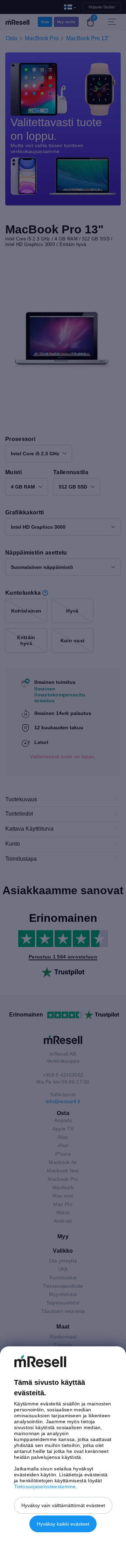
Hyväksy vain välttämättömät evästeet (63, 1505)
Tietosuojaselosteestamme (45, 1486)
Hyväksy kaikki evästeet (63, 1524)
